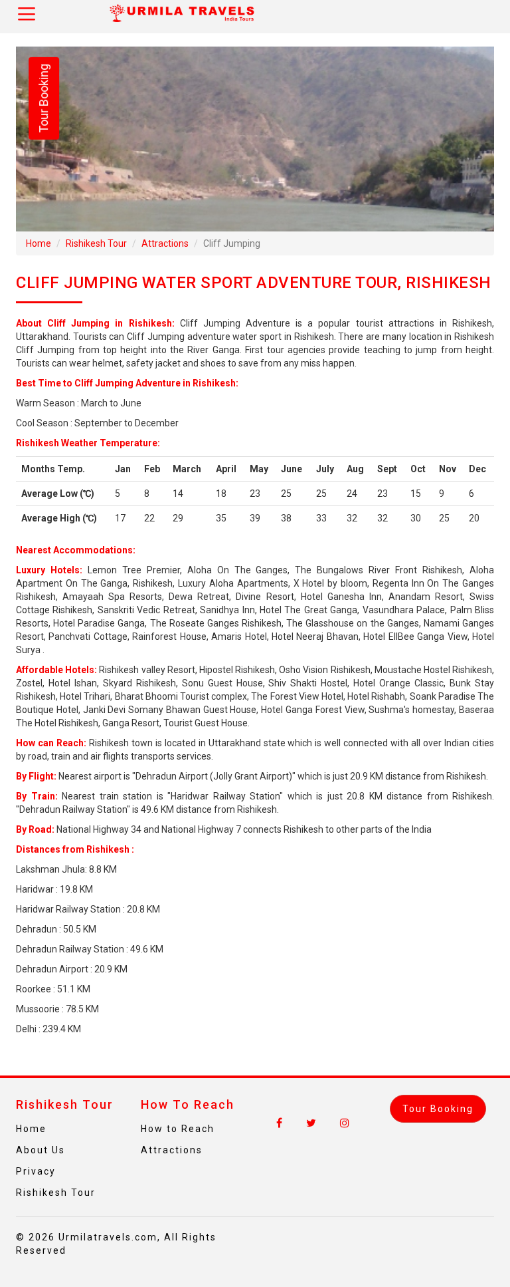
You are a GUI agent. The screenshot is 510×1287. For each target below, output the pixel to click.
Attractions (165, 243)
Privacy (36, 1171)
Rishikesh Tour (96, 243)
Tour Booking (43, 98)
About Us (40, 1150)
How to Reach (177, 1128)
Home (38, 243)
